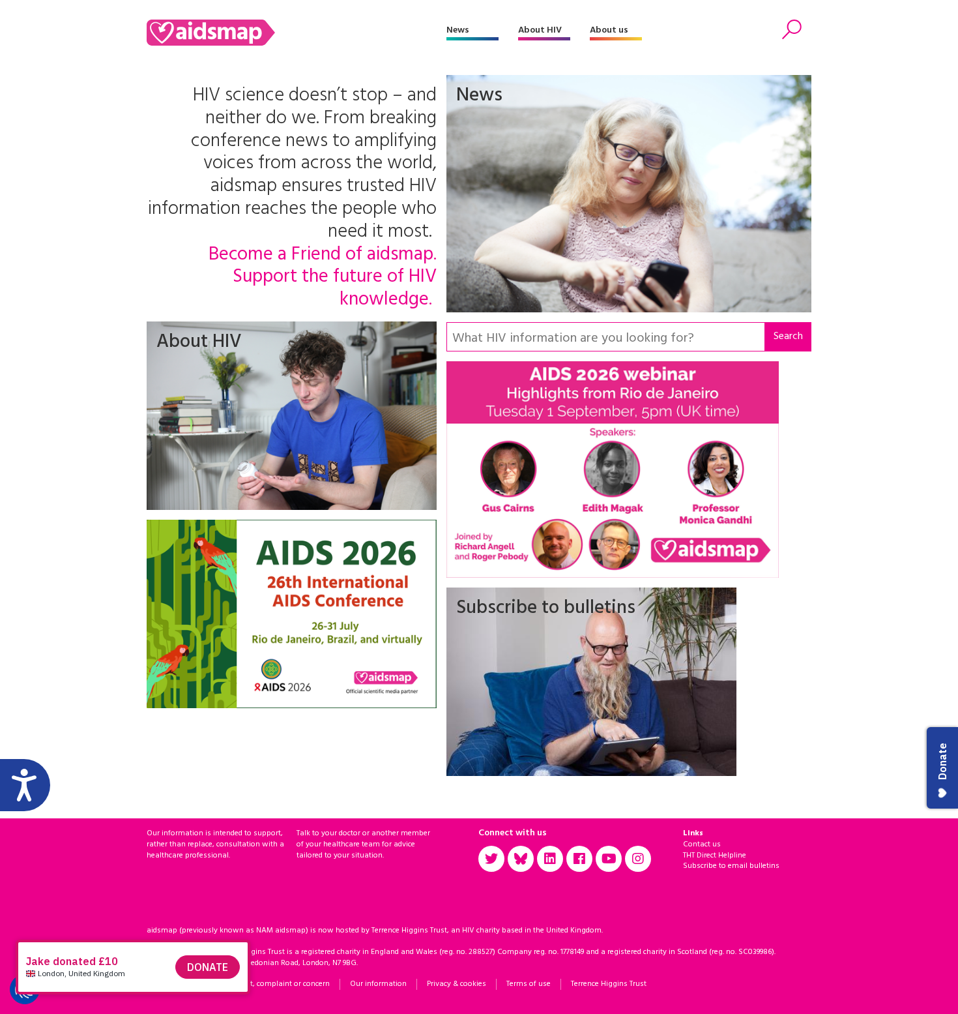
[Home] (296, 33)
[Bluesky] (521, 859)
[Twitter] (491, 859)
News (457, 30)
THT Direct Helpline (714, 855)
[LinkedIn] (550, 859)
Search (788, 336)
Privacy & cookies (456, 984)
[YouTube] (609, 859)
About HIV (540, 30)
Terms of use (528, 984)
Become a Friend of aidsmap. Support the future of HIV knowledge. (323, 278)
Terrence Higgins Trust (608, 984)
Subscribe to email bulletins (731, 865)
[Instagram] (638, 859)
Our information (378, 984)
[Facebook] (579, 859)
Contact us (702, 844)
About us (609, 30)
